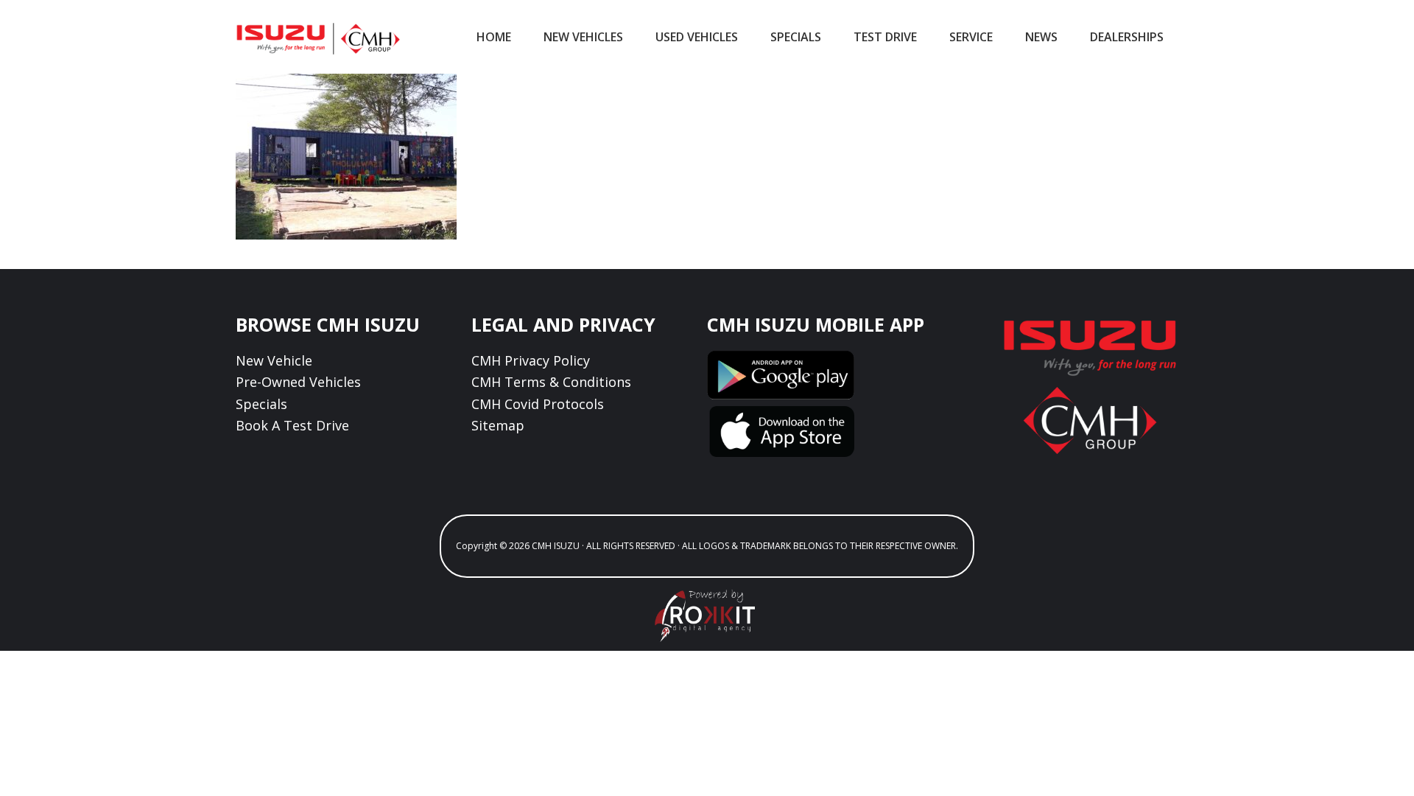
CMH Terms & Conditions (551, 382)
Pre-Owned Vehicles (298, 382)
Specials (261, 404)
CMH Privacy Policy (530, 360)
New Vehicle (274, 360)
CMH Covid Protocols (537, 404)
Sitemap (497, 425)
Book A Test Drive (292, 425)
